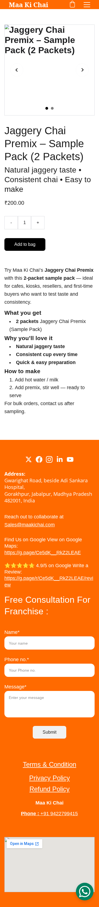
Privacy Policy (49, 778)
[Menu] (87, 4)
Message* (15, 687)
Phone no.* (16, 659)
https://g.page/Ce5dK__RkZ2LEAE (42, 552)
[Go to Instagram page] (49, 459)
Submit (49, 732)
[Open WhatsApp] (85, 891)
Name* (12, 632)
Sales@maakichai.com (29, 524)
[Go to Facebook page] (39, 459)
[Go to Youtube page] (70, 459)
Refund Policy (49, 789)
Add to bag (24, 244)
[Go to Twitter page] (28, 459)
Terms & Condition (49, 764)
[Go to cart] (72, 5)
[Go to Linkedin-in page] (59, 459)
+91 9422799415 (59, 813)
